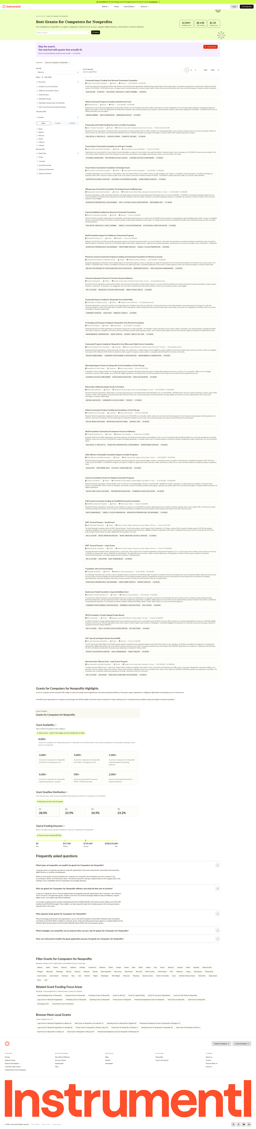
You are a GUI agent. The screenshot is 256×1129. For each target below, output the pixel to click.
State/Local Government (46, 169)
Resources (144, 6)
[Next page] (218, 70)
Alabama (41, 132)
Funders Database (220, 1044)
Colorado (41, 145)
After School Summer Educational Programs (52, 107)
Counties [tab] (57, 123)
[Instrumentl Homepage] (11, 6)
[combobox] (63, 32)
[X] (238, 1124)
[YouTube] (244, 1124)
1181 (205, 70)
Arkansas (41, 135)
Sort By (38, 68)
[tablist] (58, 123)
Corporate (42, 161)
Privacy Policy (35, 1124)
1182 (212, 70)
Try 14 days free (247, 6)
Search (96, 32)
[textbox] (63, 33)
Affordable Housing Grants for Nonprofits (52, 103)
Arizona (40, 139)
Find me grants (211, 47)
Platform (104, 6)
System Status (56, 1124)
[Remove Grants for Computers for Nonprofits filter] (69, 62)
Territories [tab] (72, 123)
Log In (234, 6)
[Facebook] (233, 1124)
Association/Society (45, 165)
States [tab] (43, 123)
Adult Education (44, 95)
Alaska (40, 129)
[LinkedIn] (249, 1124)
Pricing (116, 6)
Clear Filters (48, 77)
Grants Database (129, 6)
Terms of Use (46, 1124)
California (41, 142)
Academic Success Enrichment (48, 86)
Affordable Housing (45, 99)
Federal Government (45, 173)
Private (41, 157)
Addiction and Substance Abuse (49, 91)
